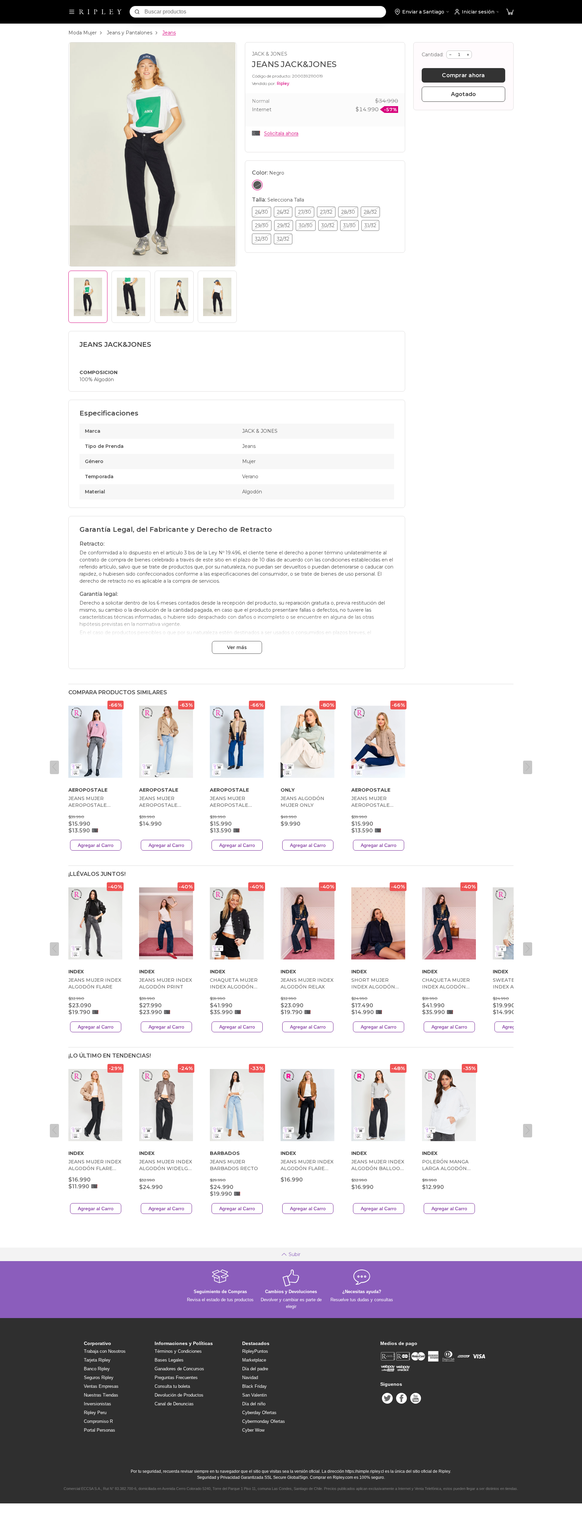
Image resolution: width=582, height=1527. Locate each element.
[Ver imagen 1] (87, 297)
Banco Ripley (97, 1368)
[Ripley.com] (100, 11)
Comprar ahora (463, 75)
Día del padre (255, 1368)
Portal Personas (99, 1430)
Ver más (237, 647)
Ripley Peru (95, 1412)
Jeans (169, 33)
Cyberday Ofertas (259, 1412)
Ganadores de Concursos (179, 1368)
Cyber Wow (253, 1430)
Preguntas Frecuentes (176, 1377)
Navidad (250, 1377)
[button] (510, 12)
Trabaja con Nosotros (105, 1351)
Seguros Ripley (99, 1377)
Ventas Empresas (101, 1386)
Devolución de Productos (179, 1395)
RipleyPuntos (255, 1351)
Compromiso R (98, 1421)
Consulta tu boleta (172, 1386)
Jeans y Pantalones (129, 33)
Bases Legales (169, 1360)
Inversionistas (97, 1403)
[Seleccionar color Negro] (257, 185)
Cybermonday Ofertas (263, 1421)
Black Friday (254, 1386)
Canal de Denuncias (174, 1403)
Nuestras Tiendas (101, 1395)
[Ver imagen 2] (131, 297)
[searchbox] (265, 12)
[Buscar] (137, 12)
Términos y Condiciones (178, 1351)
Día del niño (253, 1403)
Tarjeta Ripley (97, 1360)
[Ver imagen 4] (217, 297)
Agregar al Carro (96, 845)
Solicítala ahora (281, 133)
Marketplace (254, 1360)
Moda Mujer (82, 33)
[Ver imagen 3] (174, 297)
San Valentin (254, 1395)
